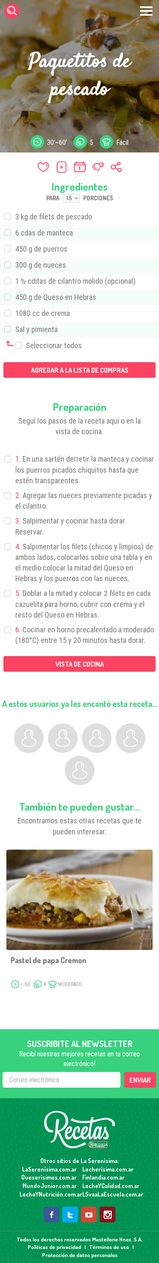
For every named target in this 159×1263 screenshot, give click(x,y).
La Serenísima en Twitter (70, 1214)
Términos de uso (109, 1247)
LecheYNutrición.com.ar (48, 1194)
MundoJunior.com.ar (49, 1185)
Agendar (79, 167)
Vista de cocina (80, 664)
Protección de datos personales (79, 1255)
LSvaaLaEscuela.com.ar (110, 1194)
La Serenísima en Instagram (107, 1214)
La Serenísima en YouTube (89, 1214)
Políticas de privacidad (54, 1247)
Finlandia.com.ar (103, 1177)
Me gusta (43, 167)
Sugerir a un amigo (98, 167)
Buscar (12, 11)
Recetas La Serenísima (79, 1129)
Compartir (116, 167)
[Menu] (146, 11)
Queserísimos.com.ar (49, 1177)
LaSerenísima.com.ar (49, 1169)
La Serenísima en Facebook (51, 1214)
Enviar (140, 1080)
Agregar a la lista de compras (79, 370)
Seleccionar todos (53, 345)
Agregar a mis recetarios (61, 167)
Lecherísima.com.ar (108, 1169)
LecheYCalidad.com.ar (110, 1185)
